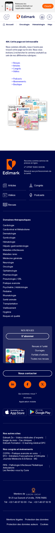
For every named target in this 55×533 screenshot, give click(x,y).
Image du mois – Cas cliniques (17, 440)
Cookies (44, 524)
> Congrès (16, 68)
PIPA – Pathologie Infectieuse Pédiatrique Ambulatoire (23, 466)
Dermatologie (9, 233)
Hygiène (7, 312)
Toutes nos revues (40, 359)
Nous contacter (27, 373)
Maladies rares (10, 254)
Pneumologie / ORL (12, 279)
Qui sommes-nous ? (27, 394)
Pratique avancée (11, 283)
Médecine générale (12, 258)
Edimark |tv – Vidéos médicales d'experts (23, 437)
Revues (12, 204)
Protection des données (37, 519)
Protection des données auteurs (22, 524)
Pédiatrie (7, 291)
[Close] (2, 6)
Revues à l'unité (40, 346)
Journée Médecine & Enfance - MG (20, 458)
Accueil (9, 24)
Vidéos (11, 195)
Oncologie (24, 24)
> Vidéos (15, 71)
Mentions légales (14, 519)
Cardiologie (8, 225)
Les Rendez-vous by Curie (16, 470)
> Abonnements (19, 81)
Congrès (38, 185)
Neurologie (8, 262)
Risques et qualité (11, 316)
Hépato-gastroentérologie (15, 246)
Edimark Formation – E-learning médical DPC (24, 443)
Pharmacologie (10, 275)
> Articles (16, 65)
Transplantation (10, 303)
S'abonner (27, 336)
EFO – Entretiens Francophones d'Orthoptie (24, 456)
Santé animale (9, 299)
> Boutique (17, 84)
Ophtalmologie (10, 270)
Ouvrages (40, 350)
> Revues (16, 62)
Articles (12, 185)
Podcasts (39, 195)
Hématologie (38, 24)
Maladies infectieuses (13, 250)
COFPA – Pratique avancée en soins (20, 453)
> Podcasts (17, 78)
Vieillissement (9, 308)
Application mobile (27, 401)
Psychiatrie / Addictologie (15, 287)
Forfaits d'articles (40, 354)
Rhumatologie (9, 295)
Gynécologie (9, 237)
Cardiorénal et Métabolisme (16, 229)
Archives (27, 397)
